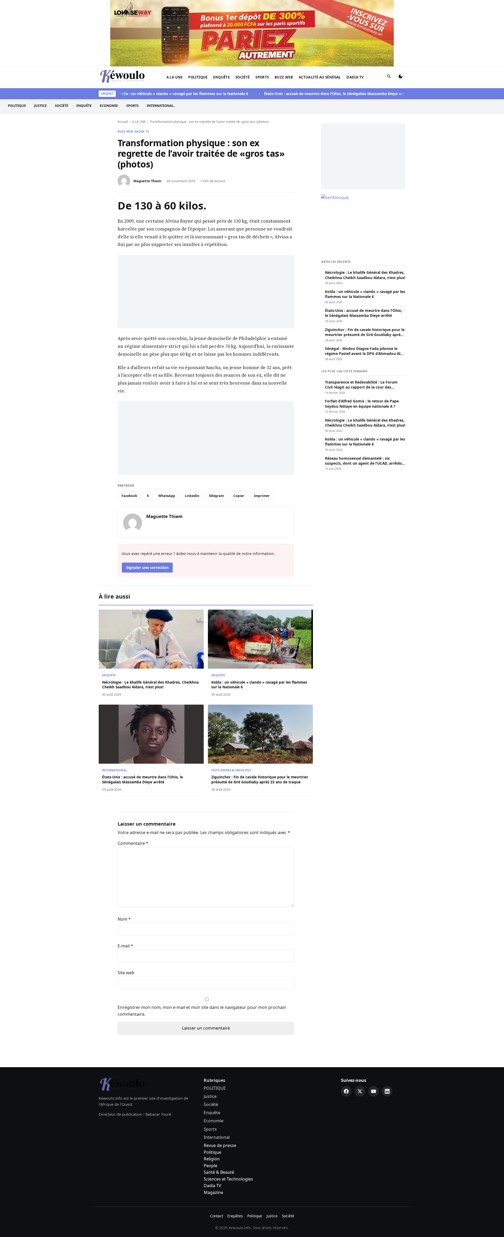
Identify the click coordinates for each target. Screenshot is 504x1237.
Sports (262, 77)
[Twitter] (360, 1091)
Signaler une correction (147, 567)
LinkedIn (192, 496)
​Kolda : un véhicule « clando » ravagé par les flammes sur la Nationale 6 (166, 93)
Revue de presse (220, 1145)
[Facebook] (346, 1091)
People (210, 1165)
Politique (212, 1152)
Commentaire (133, 843)
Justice (40, 105)
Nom (124, 919)
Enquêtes (235, 1215)
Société (242, 77)
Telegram (216, 496)
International (160, 105)
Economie (109, 105)
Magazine (213, 1192)
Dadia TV (355, 77)
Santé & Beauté (219, 1172)
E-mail (125, 946)
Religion (212, 1159)
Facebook (129, 496)
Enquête (221, 77)
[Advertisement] (206, 291)
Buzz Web (284, 77)
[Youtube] (373, 1091)
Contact (216, 1215)
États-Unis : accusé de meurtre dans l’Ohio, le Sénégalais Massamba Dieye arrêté (319, 93)
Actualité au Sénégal (320, 77)
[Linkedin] (387, 1091)
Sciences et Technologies (228, 1179)
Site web (126, 973)
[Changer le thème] (400, 77)
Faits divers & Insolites (231, 770)
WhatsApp (166, 496)
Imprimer (262, 496)
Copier (238, 496)
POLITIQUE (198, 77)
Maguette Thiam (147, 181)
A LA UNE (174, 77)
